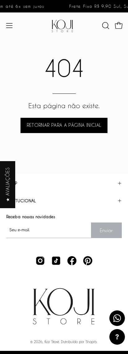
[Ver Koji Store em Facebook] (71, 260)
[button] (105, 25)
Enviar (106, 230)
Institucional (21, 200)
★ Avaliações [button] (7, 185)
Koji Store (51, 342)
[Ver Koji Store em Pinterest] (87, 260)
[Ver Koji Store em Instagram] (40, 260)
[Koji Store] (64, 25)
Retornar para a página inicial (64, 125)
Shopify (91, 342)
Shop (11, 183)
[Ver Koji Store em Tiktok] (56, 260)
